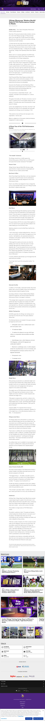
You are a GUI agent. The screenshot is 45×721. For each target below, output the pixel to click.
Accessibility (22, 703)
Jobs (22, 707)
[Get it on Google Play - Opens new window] (26, 691)
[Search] (41, 9)
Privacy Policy (22, 701)
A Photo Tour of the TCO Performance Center (21, 127)
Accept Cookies (29, 718)
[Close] (43, 710)
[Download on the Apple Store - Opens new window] (18, 691)
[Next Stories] (42, 632)
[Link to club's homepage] (2, 8)
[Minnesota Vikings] (22, 696)
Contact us (22, 705)
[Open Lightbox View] (22, 143)
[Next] (27, 149)
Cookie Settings (4, 718)
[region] (22, 715)
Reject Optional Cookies (38, 718)
